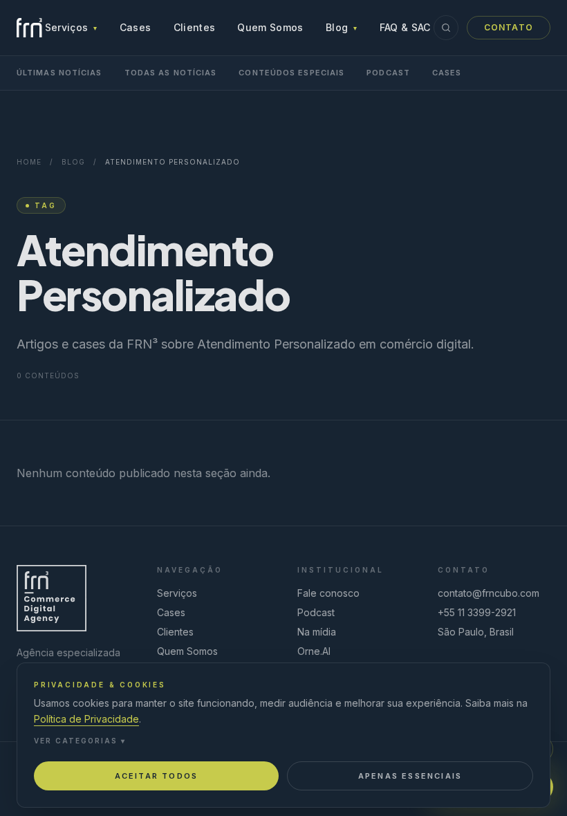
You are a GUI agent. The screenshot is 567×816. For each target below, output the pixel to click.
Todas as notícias (170, 72)
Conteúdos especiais (291, 72)
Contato (508, 27)
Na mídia (316, 632)
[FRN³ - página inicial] (29, 27)
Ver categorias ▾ (80, 740)
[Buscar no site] (446, 27)
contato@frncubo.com (488, 593)
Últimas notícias (59, 72)
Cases (135, 27)
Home (29, 162)
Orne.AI (314, 651)
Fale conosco (328, 593)
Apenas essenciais (410, 776)
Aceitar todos (156, 776)
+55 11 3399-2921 (477, 612)
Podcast (388, 72)
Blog (341, 27)
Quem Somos (270, 27)
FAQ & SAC (405, 27)
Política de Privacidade (86, 719)
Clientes (195, 27)
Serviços (71, 27)
